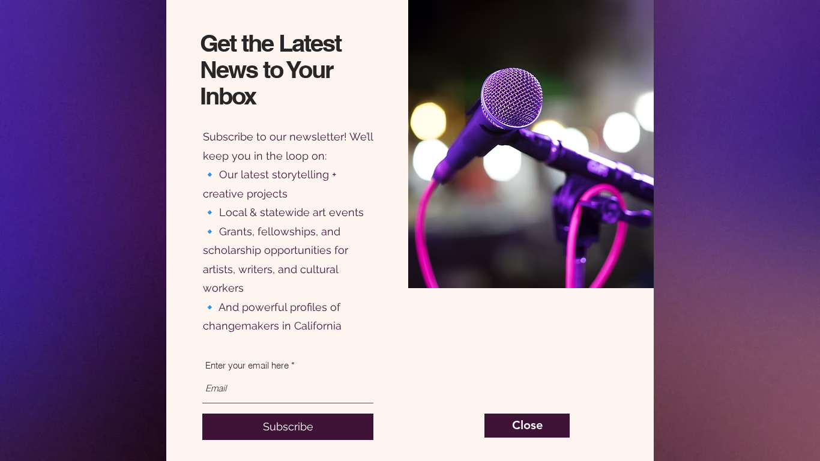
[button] (527, 426)
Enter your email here (247, 365)
